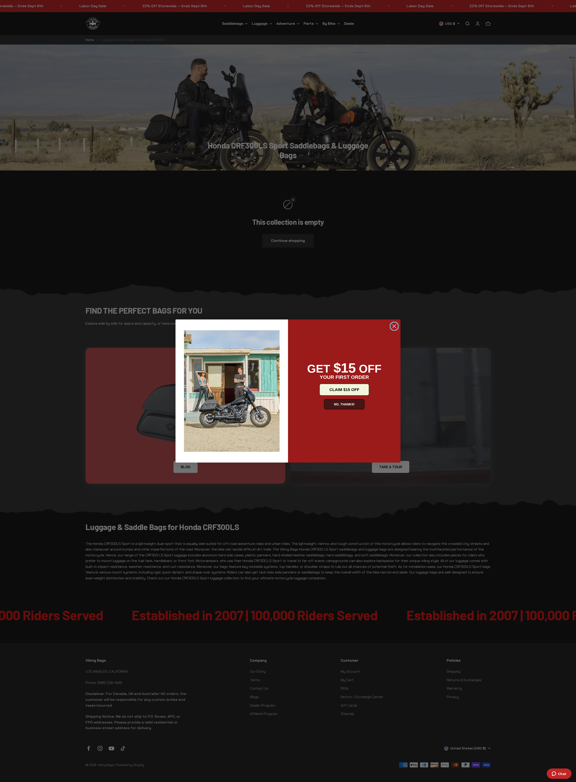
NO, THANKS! (344, 404)
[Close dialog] (394, 326)
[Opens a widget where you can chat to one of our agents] (559, 774)
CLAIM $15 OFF (344, 389)
